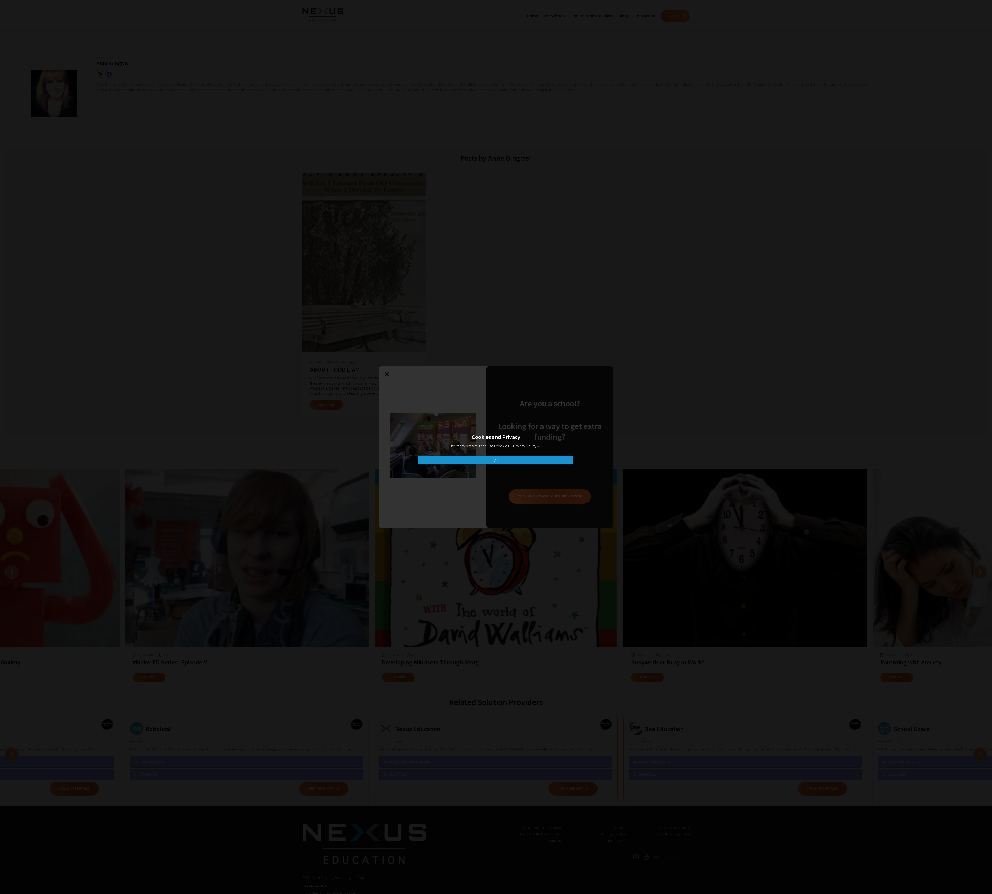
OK (496, 460)
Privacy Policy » (526, 445)
